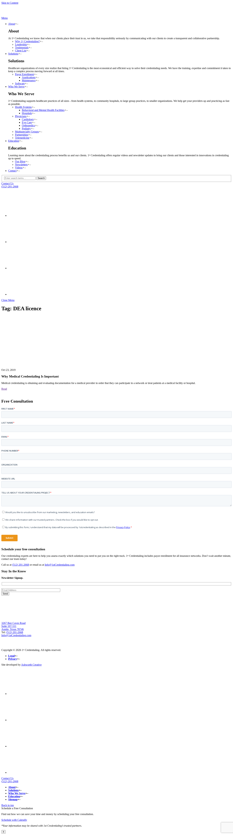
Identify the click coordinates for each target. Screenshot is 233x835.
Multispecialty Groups (27, 131)
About (11, 23)
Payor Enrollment (24, 74)
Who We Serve (16, 86)
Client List (20, 50)
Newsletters (21, 164)
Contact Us (7, 183)
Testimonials (21, 47)
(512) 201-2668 (9, 186)
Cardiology (28, 119)
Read (4, 388)
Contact (12, 170)
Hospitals (27, 113)
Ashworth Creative (31, 664)
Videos (19, 167)
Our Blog (20, 161)
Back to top (7, 805)
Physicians (20, 116)
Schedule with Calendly (14, 819)
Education (13, 140)
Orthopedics (28, 125)
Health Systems (23, 107)
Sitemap (13, 799)
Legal (11, 655)
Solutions (13, 53)
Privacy (12, 658)
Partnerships (21, 134)
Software (20, 83)
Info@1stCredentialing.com (60, 564)
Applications (28, 77)
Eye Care (27, 122)
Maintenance (29, 80)
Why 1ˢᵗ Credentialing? (27, 41)
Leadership (21, 44)
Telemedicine (22, 137)
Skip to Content (9, 2)
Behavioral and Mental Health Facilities (43, 110)
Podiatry (26, 128)
